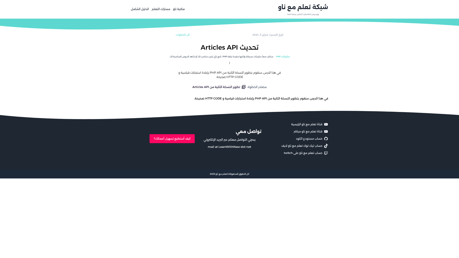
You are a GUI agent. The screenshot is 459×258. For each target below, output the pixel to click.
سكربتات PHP (283, 56)
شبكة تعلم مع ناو (303, 7)
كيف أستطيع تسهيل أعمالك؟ (172, 138)
